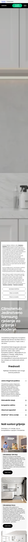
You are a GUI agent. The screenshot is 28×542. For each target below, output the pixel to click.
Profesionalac (10, 1)
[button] (14, 381)
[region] (14, 271)
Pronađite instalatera (17, 5)
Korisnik (4, 1)
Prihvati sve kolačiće (14, 296)
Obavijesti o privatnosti (18, 284)
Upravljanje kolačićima (14, 288)
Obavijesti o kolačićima (7, 284)
